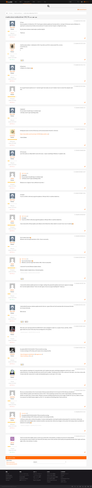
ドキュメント (36, 478)
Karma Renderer (9, 477)
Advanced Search (82, 9)
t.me (31, 356)
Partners (7, 480)
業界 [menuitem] (20, 1)
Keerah (12, 332)
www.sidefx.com (45, 134)
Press (62, 477)
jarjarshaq (12, 397)
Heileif (12, 92)
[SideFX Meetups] (83, 486)
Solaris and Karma (18, 13)
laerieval (12, 375)
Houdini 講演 (22, 477)
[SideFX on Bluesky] (80, 486)
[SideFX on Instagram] (77, 486)
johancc (12, 290)
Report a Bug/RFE (37, 480)
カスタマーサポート (37, 473)
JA (83, 1)
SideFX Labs (8, 478)
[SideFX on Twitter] (75, 486)
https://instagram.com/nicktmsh (27, 354)
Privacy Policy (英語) (51, 475)
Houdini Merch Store (65, 478)
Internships (63, 480)
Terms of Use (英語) (51, 473)
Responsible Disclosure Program (52, 481)
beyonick (12, 354)
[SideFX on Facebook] (72, 486)
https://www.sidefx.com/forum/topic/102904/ (30, 134)
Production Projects (24, 478)
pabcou (12, 442)
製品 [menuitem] (16, 1)
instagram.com (38, 354)
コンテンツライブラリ (24, 475)
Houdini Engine (9, 475)
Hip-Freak (12, 27)
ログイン (87, 1)
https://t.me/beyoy (24, 356)
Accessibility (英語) (51, 478)
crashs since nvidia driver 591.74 (30, 13)
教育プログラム (23, 480)
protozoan (12, 135)
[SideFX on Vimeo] (85, 486)
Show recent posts (10, 462)
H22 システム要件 (37, 477)
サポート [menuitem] (39, 1)
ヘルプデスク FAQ (37, 475)
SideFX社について (64, 473)
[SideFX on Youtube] (88, 486)
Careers (62, 475)
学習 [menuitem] (34, 1)
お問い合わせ (63, 481)
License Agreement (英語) (52, 477)
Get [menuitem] (45, 1)
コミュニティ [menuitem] (27, 1)
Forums (10, 13)
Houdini (7, 473)
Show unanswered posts (11, 464)
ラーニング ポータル (24, 473)
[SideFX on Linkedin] (90, 486)
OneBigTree (12, 418)
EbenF (12, 50)
